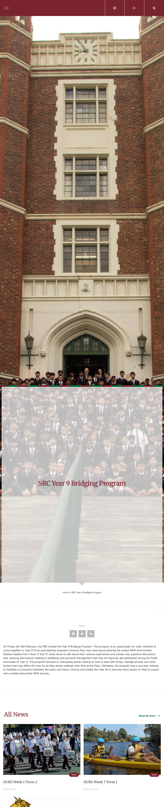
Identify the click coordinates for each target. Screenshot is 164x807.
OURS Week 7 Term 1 (101, 782)
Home (66, 592)
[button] (154, 8)
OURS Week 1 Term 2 (20, 782)
